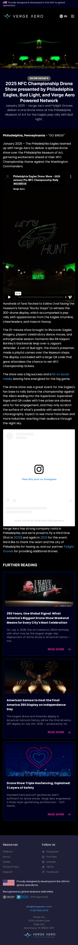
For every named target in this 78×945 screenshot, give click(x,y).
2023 (43, 537)
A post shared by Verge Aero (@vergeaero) (39, 520)
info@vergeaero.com (39, 906)
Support (7, 872)
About (6, 856)
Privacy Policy (11, 866)
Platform (8, 851)
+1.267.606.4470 (39, 910)
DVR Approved (39, 897)
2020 (17, 537)
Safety (6, 862)
